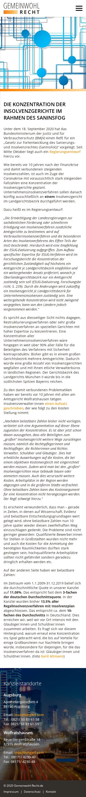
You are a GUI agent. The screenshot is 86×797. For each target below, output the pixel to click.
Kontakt (51, 791)
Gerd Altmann (52, 656)
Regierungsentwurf (65, 151)
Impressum (11, 791)
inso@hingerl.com (29, 714)
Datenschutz (32, 791)
